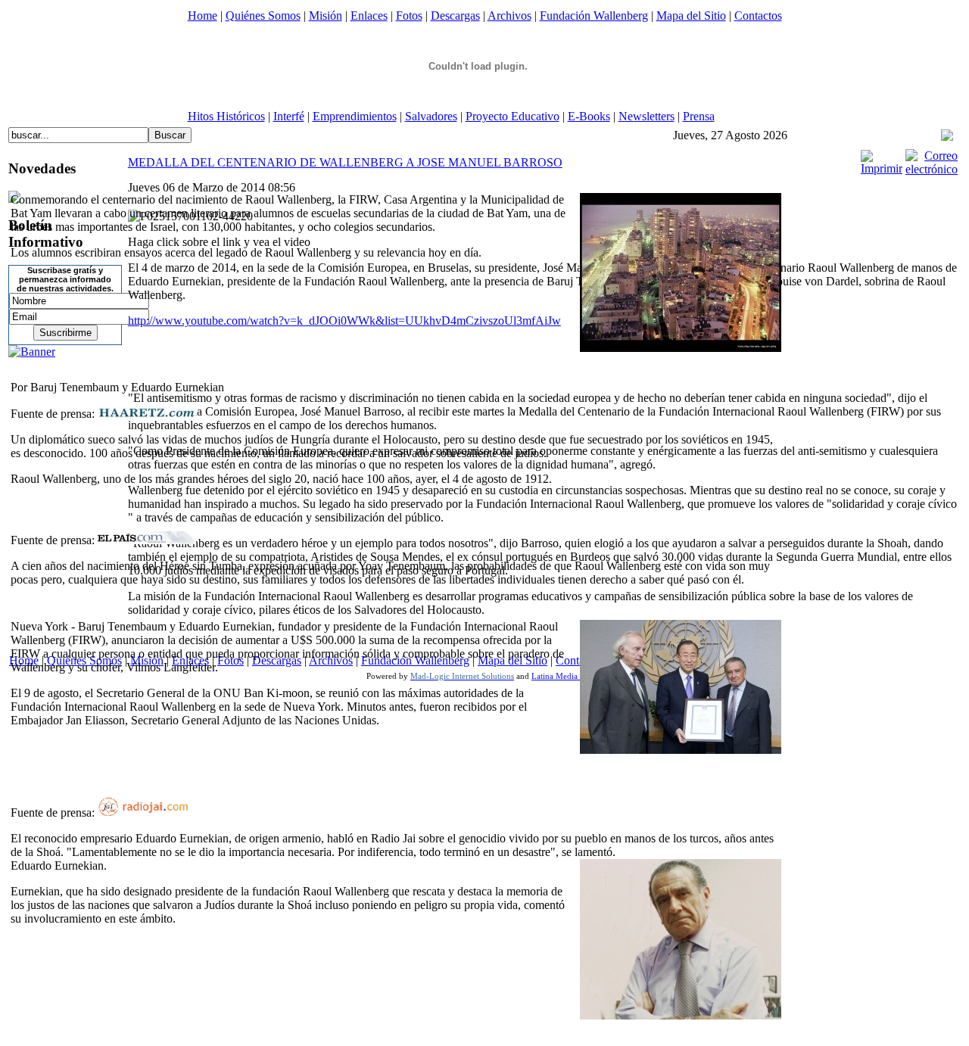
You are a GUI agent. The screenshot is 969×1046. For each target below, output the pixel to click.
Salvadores (431, 116)
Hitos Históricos (226, 116)
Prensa (699, 116)
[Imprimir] (881, 168)
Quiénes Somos (263, 15)
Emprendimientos (355, 116)
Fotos (409, 15)
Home (202, 15)
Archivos (509, 15)
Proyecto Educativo (512, 116)
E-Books (589, 116)
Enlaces (369, 15)
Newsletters (646, 116)
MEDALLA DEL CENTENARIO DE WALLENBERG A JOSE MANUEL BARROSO (345, 162)
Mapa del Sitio (691, 15)
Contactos (758, 15)
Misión (325, 15)
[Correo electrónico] (931, 169)
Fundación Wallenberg (594, 15)
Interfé (288, 116)
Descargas (455, 15)
